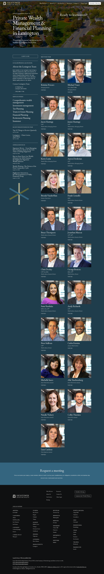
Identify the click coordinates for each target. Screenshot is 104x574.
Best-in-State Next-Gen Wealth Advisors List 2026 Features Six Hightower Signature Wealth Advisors (23, 158)
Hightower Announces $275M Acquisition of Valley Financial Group (22, 174)
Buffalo (54, 542)
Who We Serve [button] (43, 3)
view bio (43, 90)
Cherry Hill (55, 527)
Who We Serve (49, 491)
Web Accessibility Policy (26, 558)
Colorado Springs (17, 529)
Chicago (35, 526)
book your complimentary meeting (52, 478)
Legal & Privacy (16, 558)
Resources (69, 3)
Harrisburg (75, 527)
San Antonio (76, 539)
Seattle (74, 549)
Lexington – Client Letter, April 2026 (21, 136)
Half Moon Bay (16, 520)
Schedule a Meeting (95, 3)
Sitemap (48, 500)
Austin (74, 532)
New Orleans (36, 541)
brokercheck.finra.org (81, 567)
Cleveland (75, 522)
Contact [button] (76, 3)
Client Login (84, 3)
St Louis (55, 522)
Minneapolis (56, 517)
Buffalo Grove (36, 524)
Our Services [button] (61, 3)
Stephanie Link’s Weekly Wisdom (83, 496)
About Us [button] (52, 3)
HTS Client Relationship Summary (20, 564)
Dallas (74, 534)
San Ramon (15, 524)
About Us (48, 494)
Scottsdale (15, 512)
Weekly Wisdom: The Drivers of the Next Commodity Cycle (24, 167)
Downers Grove (36, 529)
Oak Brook (35, 531)
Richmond (75, 544)
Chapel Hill (75, 512)
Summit (54, 532)
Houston (75, 536)
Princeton (55, 530)
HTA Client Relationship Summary (20, 562)
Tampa (34, 519)
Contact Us (59, 494)
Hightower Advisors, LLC (53, 567)
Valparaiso (35, 536)
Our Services (49, 497)
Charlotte (75, 514)
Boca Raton (35, 512)
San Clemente (16, 522)
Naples (34, 514)
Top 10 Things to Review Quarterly (25, 130)
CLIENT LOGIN (25, 56)
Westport (15, 536)
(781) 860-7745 (19, 91)
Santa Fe (55, 537)
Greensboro (76, 517)
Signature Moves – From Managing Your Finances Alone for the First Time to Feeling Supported (24, 150)
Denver (14, 531)
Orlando (35, 517)
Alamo (14, 517)
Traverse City (56, 512)
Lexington (35, 546)
